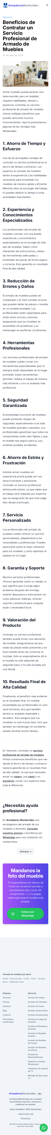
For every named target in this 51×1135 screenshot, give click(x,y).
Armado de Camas (36, 997)
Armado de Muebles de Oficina (37, 1048)
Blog (5, 1010)
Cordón (26, 979)
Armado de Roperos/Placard (35, 1055)
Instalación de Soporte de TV (38, 1069)
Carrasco (41, 979)
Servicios (7, 997)
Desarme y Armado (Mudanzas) (36, 1062)
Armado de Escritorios (37, 1010)
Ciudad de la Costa (16, 982)
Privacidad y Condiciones (8, 1020)
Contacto (7, 1015)
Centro (33, 979)
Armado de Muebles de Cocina (37, 1041)
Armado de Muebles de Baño (37, 1034)
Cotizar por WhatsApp (27, 913)
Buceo (5, 982)
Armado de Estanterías (38, 1015)
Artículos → (25, 851)
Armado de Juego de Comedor (37, 1020)
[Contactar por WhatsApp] (44, 1128)
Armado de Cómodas (37, 1002)
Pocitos (5, 979)
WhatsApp (9, 837)
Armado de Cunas (36, 1006)
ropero (18, 776)
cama (31, 776)
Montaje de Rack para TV (38, 1076)
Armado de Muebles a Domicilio (38, 1027)
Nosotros (7, 1006)
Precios (6, 1002)
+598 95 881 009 (25, 1114)
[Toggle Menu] (47, 5)
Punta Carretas (16, 979)
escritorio (8, 781)
